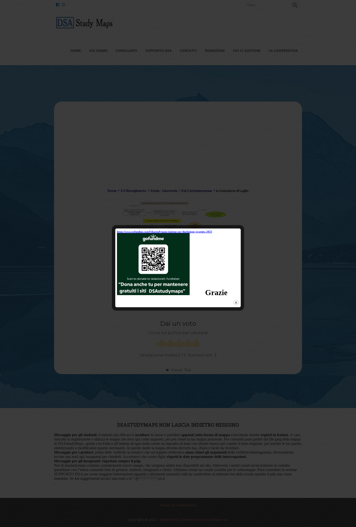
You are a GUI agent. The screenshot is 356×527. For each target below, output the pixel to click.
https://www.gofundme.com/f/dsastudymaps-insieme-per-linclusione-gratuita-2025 (164, 231)
